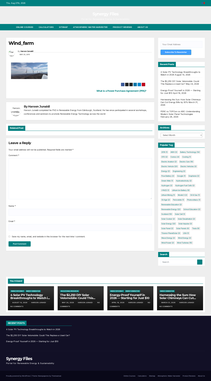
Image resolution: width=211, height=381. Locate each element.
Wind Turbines (184, 243)
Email (12, 221)
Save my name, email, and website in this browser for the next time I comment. (48, 236)
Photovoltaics (193, 200)
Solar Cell (180, 214)
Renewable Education (171, 205)
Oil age (165, 200)
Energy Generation (33, 291)
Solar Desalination (186, 219)
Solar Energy (168, 224)
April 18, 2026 (118, 302)
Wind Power (167, 243)
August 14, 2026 (20, 302)
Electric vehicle (169, 166)
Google (181, 176)
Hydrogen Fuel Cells (185, 185)
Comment (14, 155)
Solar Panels (182, 228)
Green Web (167, 181)
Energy (165, 171)
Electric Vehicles (189, 166)
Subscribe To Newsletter (176, 52)
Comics (175, 157)
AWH (174, 152)
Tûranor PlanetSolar (170, 233)
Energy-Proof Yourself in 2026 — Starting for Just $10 (129, 296)
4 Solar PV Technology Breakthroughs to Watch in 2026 (30, 298)
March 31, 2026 (168, 302)
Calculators (46, 27)
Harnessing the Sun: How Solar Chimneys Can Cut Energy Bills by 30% (177, 298)
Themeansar (56, 376)
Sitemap (63, 27)
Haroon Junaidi (27, 51)
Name (12, 206)
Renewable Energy (171, 209)
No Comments (16, 306)
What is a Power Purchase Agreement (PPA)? (121, 91)
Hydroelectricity (184, 181)
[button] (198, 27)
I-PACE (165, 190)
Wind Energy (184, 238)
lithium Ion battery (181, 190)
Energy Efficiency (17, 291)
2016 (164, 152)
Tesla (196, 228)
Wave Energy (168, 238)
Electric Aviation (169, 162)
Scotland (166, 214)
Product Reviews (122, 27)
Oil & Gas (195, 195)
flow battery (167, 176)
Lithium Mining (168, 195)
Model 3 (182, 195)
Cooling (186, 157)
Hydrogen (166, 185)
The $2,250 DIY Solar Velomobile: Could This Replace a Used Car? (76, 298)
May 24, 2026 (68, 302)
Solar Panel (167, 228)
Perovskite (178, 200)
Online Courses (24, 27)
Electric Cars (186, 162)
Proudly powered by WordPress (18, 376)
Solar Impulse (185, 224)
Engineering (179, 171)
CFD (164, 157)
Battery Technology (190, 152)
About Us (142, 27)
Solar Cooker (168, 219)
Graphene (194, 176)
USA (186, 233)
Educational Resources (69, 291)
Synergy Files (106, 14)
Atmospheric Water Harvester (90, 27)
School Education (192, 209)
